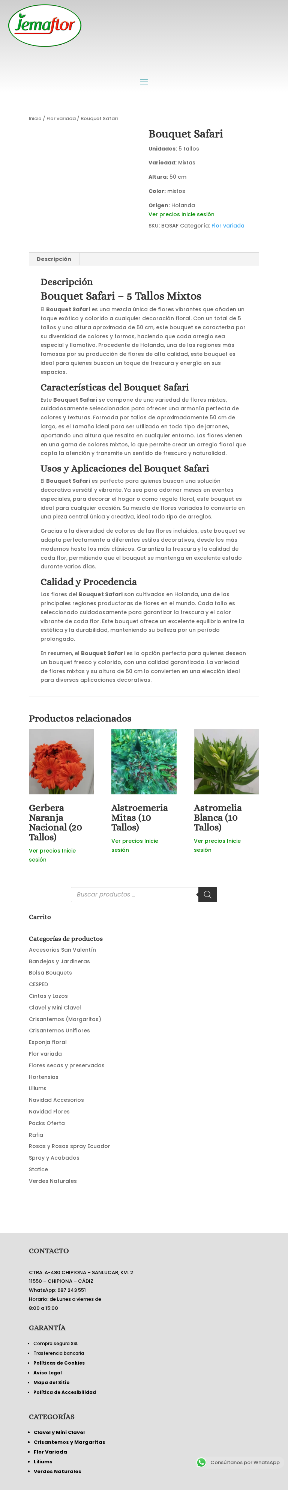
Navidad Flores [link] (49, 1111)
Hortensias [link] (43, 1077)
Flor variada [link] (61, 118)
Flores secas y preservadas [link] (67, 1065)
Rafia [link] (36, 1135)
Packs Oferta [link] (47, 1123)
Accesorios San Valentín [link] (62, 950)
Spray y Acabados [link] (54, 1158)
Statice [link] (38, 1169)
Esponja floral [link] (48, 1042)
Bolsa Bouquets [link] (50, 972)
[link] (84, 183)
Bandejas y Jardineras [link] (59, 961)
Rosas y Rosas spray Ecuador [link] (69, 1146)
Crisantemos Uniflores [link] (59, 1030)
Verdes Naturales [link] (53, 1181)
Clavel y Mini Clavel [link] (55, 1007)
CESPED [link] (38, 984)
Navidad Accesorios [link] (56, 1100)
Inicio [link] (35, 118)
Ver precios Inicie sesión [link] (181, 214)
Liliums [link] (37, 1088)
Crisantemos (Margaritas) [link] (65, 1019)
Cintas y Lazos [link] (48, 996)
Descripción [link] (54, 259)
